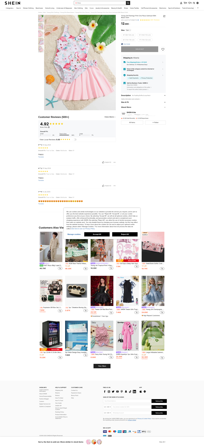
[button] (194, 3)
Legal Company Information (44, 390)
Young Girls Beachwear (67, 12)
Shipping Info (59, 390)
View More (102, 366)
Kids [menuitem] (86, 8)
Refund (57, 395)
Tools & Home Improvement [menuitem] (190, 8)
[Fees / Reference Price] (129, 24)
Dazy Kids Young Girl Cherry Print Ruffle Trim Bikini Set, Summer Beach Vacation (102, 354)
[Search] (128, 3)
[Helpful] (103, 162)
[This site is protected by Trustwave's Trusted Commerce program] (104, 435)
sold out (140, 49)
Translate (41, 157)
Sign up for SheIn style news (113, 397)
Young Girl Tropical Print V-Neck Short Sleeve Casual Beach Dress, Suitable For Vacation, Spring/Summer (102, 265)
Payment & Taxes (76, 393)
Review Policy (43, 127)
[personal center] (181, 3)
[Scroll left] (195, 8)
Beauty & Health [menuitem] (116, 8)
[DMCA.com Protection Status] (110, 435)
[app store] (140, 392)
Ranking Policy (59, 412)
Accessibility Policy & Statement (61, 417)
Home (40, 12)
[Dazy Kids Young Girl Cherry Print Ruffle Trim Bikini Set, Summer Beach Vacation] (102, 336)
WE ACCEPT (107, 428)
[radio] (128, 35)
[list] (120, 391)
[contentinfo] (135, 431)
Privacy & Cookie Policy (144, 418)
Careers (41, 401)
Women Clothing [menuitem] (28, 8)
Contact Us (74, 390)
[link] (185, 3)
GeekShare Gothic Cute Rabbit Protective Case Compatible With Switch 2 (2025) (153, 263)
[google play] (144, 392)
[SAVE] (163, 49)
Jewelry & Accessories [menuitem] (102, 8)
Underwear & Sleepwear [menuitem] (64, 8)
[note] (127, 260)
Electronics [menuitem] (162, 8)
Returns (57, 393)
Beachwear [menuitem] (39, 8)
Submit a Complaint (45, 406)
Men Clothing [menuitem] (78, 8)
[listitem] (51, 252)
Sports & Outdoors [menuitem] (174, 8)
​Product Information (61, 414)
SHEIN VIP (58, 405)
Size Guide (58, 403)
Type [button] (127, 30)
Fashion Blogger (44, 399)
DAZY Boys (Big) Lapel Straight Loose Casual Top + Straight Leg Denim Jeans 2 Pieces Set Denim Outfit (51, 265)
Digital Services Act (44, 404)
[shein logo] (12, 3)
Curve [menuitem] (92, 8)
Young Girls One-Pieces (82, 12)
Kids (44, 12)
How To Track (59, 400)
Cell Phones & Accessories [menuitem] (149, 8)
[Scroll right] (198, 8)
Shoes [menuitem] (126, 8)
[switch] (75, 139)
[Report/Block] (114, 162)
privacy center (132, 420)
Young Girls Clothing (53, 12)
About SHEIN (43, 394)
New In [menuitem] (18, 8)
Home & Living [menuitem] (49, 8)
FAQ (72, 398)
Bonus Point (74, 395)
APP (140, 387)
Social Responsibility (45, 396)
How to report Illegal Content (61, 408)
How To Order (59, 398)
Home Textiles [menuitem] (134, 8)
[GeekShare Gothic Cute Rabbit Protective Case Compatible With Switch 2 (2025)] (153, 247)
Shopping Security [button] (132, 75)
